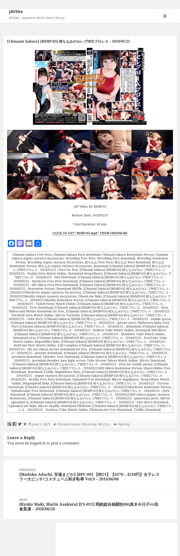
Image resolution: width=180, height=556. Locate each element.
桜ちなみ (104, 424)
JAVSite (16, 11)
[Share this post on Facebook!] (14, 424)
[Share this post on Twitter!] (20, 424)
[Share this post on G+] (9, 424)
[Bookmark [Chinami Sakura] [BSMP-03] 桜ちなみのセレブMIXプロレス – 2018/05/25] (25, 424)
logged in (38, 443)
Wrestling (89, 424)
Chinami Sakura (68, 424)
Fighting (123, 424)
